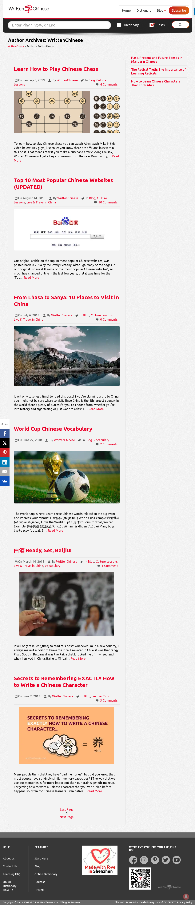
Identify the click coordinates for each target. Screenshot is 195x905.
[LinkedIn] (5, 462)
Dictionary (144, 10)
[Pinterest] (5, 452)
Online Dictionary (45, 874)
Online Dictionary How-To (9, 885)
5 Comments (109, 700)
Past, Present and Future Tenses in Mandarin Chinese (156, 59)
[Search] (180, 24)
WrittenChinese (67, 80)
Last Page (66, 809)
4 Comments (109, 84)
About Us (9, 858)
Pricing (39, 889)
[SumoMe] (5, 481)
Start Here (41, 858)
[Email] (5, 471)
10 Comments (108, 202)
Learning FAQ (11, 874)
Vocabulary (101, 440)
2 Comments (109, 444)
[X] (5, 443)
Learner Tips (100, 696)
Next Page (67, 817)
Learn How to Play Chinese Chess (56, 69)
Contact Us (10, 866)
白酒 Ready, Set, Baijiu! (42, 550)
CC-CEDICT (170, 902)
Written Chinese (16, 46)
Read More (31, 277)
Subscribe (179, 10)
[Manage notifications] (186, 897)
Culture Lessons (102, 315)
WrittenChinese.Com (48, 902)
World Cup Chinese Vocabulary (53, 429)
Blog (160, 10)
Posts (161, 25)
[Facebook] (5, 433)
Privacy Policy (184, 902)
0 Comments (109, 319)
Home (126, 10)
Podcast (39, 881)
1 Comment (110, 565)
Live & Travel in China (41, 202)
